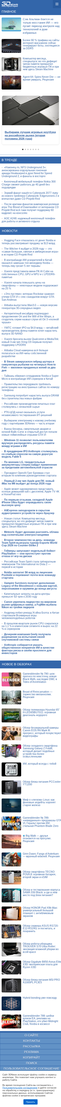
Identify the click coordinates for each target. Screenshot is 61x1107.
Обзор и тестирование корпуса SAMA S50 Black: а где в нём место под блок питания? (41, 892)
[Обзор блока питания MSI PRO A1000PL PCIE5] (11, 985)
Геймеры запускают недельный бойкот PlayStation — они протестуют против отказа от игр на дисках (28, 553)
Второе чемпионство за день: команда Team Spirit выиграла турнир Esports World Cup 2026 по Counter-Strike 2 (29, 543)
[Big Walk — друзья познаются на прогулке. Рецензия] (11, 841)
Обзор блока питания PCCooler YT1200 (42, 783)
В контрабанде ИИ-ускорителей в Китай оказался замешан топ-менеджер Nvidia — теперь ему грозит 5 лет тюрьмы (27, 263)
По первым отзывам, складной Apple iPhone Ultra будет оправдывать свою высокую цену (27, 502)
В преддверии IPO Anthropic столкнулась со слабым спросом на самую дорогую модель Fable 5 (30, 454)
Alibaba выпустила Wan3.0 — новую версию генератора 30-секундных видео (29, 306)
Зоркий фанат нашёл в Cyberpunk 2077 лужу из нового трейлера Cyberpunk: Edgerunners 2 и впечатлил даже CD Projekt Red (30, 195)
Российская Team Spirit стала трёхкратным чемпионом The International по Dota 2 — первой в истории (29, 564)
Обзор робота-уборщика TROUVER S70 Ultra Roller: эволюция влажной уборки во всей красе (41, 947)
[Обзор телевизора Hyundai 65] (11, 715)
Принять (30, 1102)
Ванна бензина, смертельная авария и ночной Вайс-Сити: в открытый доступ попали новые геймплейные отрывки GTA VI (29, 431)
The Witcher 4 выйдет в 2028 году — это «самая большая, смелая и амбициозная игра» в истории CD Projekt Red (30, 251)
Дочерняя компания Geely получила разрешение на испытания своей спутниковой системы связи (26, 637)
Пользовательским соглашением (19, 1087)
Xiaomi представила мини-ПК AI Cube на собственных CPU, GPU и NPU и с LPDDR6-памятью (28, 274)
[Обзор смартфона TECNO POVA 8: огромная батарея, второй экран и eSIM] (11, 877)
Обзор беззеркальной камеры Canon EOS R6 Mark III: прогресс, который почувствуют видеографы (42, 731)
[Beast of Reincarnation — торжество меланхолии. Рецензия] (11, 697)
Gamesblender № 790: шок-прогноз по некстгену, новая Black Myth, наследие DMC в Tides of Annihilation (40, 677)
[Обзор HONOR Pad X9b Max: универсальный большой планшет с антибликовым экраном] (11, 913)
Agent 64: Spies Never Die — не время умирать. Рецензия (41, 78)
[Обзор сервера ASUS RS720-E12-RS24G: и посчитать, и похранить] (11, 931)
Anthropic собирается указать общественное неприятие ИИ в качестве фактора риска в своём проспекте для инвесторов (28, 649)
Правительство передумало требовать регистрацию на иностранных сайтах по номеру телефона (30, 387)
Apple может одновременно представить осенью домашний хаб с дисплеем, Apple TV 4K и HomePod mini (30, 492)
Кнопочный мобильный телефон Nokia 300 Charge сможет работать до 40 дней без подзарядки (29, 184)
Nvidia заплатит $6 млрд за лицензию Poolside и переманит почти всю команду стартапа (29, 575)
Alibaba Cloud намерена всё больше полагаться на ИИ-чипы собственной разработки (25, 353)
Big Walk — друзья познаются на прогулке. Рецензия (37, 838)
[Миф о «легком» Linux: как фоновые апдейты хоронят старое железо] (11, 805)
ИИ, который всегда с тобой (39, 763)
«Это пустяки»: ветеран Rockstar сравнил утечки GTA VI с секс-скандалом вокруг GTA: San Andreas (28, 296)
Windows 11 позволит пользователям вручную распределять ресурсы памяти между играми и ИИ (28, 443)
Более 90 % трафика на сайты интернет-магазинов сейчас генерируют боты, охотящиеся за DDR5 (41, 44)
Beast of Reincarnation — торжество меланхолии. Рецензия (37, 694)
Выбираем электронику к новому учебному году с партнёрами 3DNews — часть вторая (29, 422)
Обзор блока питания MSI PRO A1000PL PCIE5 (41, 981)
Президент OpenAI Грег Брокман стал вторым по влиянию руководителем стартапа (29, 474)
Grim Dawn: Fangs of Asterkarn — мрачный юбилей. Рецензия (41, 855)
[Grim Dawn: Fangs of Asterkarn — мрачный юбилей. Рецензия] (11, 859)
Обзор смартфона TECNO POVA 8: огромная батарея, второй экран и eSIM (39, 874)
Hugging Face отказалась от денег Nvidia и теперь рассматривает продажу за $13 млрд (28, 242)
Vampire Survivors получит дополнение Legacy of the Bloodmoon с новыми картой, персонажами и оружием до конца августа (29, 586)
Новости (9, 231)
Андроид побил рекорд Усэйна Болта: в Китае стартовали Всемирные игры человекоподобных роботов (30, 615)
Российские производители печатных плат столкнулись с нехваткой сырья (28, 405)
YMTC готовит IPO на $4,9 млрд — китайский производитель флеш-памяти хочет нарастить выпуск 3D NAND (30, 330)
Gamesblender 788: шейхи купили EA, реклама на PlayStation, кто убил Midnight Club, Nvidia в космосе (40, 1019)
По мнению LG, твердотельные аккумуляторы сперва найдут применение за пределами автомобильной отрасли (29, 465)
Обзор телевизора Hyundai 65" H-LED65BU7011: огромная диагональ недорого (41, 712)
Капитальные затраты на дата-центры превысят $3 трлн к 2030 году (26, 595)
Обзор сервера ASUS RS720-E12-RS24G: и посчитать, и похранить (41, 928)
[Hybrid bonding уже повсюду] (11, 1003)
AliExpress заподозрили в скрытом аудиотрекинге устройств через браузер (28, 512)
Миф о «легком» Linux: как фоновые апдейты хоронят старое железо (39, 802)
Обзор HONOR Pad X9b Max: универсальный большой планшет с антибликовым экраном (40, 911)
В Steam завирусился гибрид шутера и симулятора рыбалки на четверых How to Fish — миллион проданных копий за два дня (29, 366)
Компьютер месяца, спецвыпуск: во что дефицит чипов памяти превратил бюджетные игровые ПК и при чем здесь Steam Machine (41, 64)
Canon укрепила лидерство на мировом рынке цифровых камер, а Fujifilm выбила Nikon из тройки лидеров (29, 604)
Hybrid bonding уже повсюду (40, 997)
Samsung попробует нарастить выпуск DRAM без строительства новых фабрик (30, 397)
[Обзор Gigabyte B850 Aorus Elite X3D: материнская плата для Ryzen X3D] (11, 967)
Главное (9, 11)
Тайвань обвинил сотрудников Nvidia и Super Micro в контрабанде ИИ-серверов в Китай (30, 377)
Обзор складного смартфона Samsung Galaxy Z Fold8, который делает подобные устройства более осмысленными (40, 751)
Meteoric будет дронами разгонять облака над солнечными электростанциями (30, 533)
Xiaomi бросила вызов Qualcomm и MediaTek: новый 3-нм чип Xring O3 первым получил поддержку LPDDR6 (30, 342)
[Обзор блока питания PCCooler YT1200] (11, 787)
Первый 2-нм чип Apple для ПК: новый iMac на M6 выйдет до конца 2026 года (28, 482)
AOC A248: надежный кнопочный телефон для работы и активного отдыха (28, 220)
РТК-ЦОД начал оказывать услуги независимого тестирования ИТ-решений (27, 414)
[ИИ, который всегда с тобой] (11, 769)
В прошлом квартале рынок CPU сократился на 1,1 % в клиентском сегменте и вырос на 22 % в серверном (30, 626)
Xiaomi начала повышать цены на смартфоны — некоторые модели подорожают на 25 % (30, 285)
